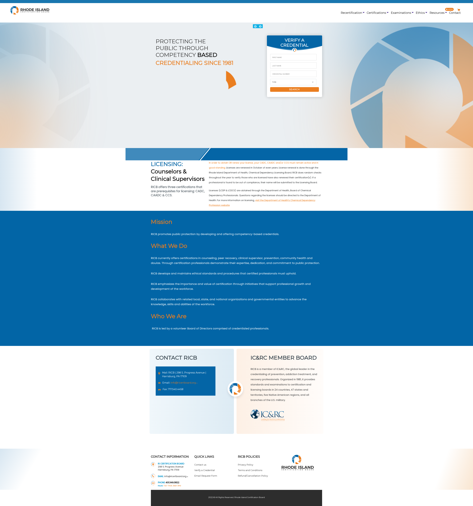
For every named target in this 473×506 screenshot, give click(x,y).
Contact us (200, 464)
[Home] (29, 10)
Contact (455, 13)
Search (294, 89)
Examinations (401, 13)
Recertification (351, 13)
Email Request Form (205, 475)
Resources (437, 13)
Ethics (420, 13)
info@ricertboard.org (183, 382)
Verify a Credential (204, 470)
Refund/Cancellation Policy (253, 475)
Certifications (376, 13)
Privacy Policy (245, 464)
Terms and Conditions (250, 470)
